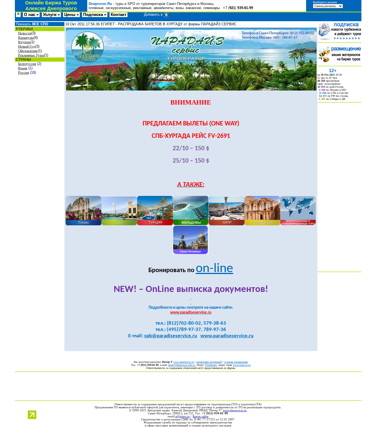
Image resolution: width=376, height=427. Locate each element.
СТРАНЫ (23, 60)
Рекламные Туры (31, 55)
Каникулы (26, 37)
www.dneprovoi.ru (183, 361)
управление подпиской (209, 361)
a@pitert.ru (182, 416)
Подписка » (94, 14)
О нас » (31, 14)
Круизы (24, 42)
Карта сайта (200, 416)
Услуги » (51, 14)
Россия (23, 72)
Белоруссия (27, 64)
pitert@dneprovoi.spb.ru (181, 364)
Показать (31, 24)
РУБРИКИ (24, 29)
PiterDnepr (211, 364)
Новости (24, 33)
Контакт (118, 14)
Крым (22, 68)
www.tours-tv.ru (241, 364)
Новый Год (26, 46)
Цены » (71, 14)
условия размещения (236, 361)
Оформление (28, 51)
